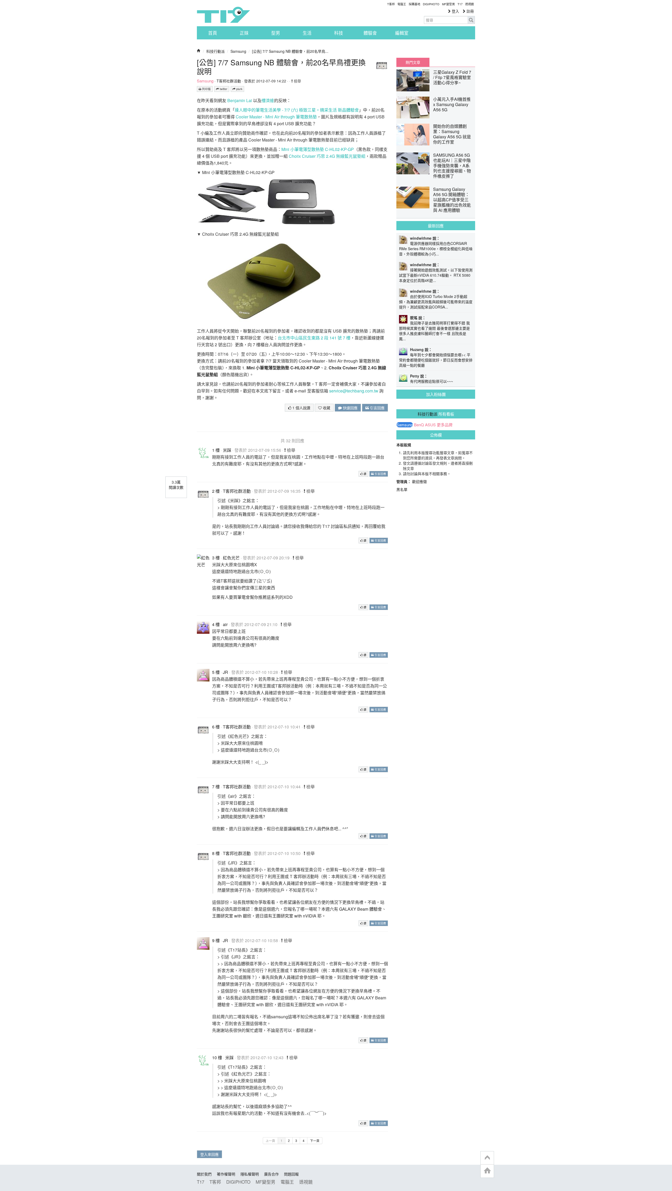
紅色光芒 (231, 558)
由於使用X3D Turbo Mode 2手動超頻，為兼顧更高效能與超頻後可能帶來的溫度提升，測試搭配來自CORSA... (435, 301)
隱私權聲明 (249, 1174)
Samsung (238, 51)
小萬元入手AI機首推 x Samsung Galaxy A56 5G (452, 104)
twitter (223, 89)
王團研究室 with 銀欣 (231, 916)
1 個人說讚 (300, 407)
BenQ (419, 424)
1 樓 (216, 450)
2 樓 (216, 491)
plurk (238, 89)
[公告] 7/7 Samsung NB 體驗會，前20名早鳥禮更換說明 (281, 66)
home (487, 1170)
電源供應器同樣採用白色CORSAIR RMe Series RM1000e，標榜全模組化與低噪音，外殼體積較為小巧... (435, 248)
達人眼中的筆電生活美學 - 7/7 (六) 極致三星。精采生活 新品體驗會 (297, 110)
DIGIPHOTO (431, 4)
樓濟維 (267, 100)
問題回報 (291, 1174)
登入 (455, 11)
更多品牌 (445, 424)
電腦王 (401, 4)
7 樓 (216, 787)
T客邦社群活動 (229, 80)
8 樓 (216, 853)
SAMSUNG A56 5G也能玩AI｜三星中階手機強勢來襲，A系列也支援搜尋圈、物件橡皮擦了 (452, 165)
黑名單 (401, 489)
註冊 (469, 11)
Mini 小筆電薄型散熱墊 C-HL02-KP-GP (317, 149)
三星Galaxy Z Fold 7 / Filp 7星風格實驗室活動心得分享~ (452, 77)
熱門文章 (413, 62)
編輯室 (401, 33)
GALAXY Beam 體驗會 (360, 909)
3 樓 (216, 558)
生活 (307, 33)
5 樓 (216, 672)
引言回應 (377, 407)
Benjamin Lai (239, 100)
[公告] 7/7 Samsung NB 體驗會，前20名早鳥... (290, 51)
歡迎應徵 (419, 481)
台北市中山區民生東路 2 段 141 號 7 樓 (314, 338)
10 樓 (217, 1057)
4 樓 (216, 624)
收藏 (326, 407)
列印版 (206, 89)
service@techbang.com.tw (353, 391)
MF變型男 (448, 4)
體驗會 (370, 33)
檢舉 (297, 80)
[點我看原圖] (231, 201)
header (487, 1157)
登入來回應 (209, 1154)
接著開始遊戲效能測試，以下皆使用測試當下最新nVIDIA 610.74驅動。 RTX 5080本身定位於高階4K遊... (435, 275)
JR (225, 672)
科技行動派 (215, 51)
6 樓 (216, 727)
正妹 (244, 33)
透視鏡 (469, 4)
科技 (338, 33)
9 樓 (216, 940)
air (225, 624)
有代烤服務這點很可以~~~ (431, 381)
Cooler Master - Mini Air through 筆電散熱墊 (276, 117)
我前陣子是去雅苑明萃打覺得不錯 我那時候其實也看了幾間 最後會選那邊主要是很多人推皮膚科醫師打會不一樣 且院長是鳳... (434, 330)
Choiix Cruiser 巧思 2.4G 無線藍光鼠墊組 (327, 156)
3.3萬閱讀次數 (176, 484)
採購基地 (414, 4)
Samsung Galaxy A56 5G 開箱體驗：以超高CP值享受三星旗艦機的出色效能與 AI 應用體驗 (452, 199)
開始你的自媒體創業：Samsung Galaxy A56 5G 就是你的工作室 (452, 134)
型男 (275, 33)
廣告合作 (271, 1174)
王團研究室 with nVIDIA (294, 916)
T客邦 (391, 4)
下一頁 (314, 1140)
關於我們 (204, 1174)
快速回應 (350, 407)
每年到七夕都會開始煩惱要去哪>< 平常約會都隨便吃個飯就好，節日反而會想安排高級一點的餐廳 (435, 360)
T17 (223, 15)
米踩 (227, 450)
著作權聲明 (226, 1174)
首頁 (212, 33)
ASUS (430, 424)
